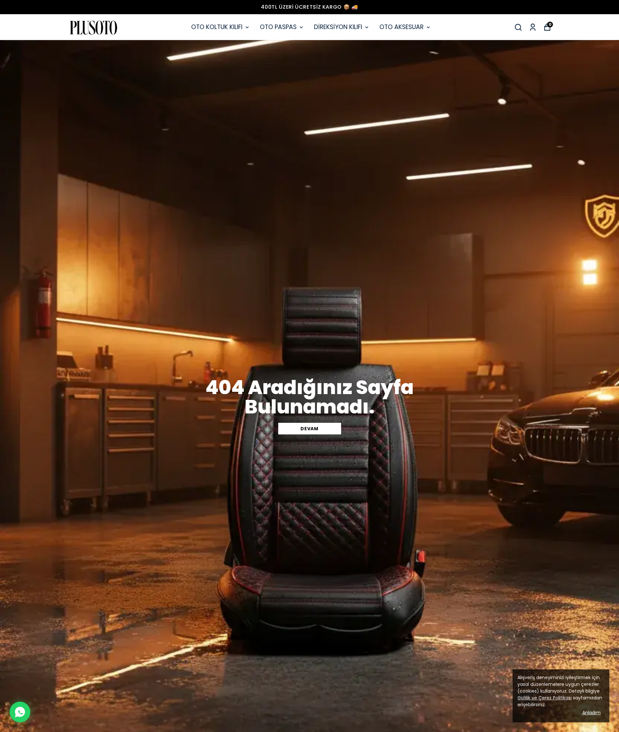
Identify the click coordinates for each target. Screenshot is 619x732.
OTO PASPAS (278, 27)
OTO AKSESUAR (401, 27)
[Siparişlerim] (533, 27)
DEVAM (309, 428)
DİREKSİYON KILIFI (338, 27)
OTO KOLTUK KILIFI (216, 27)
